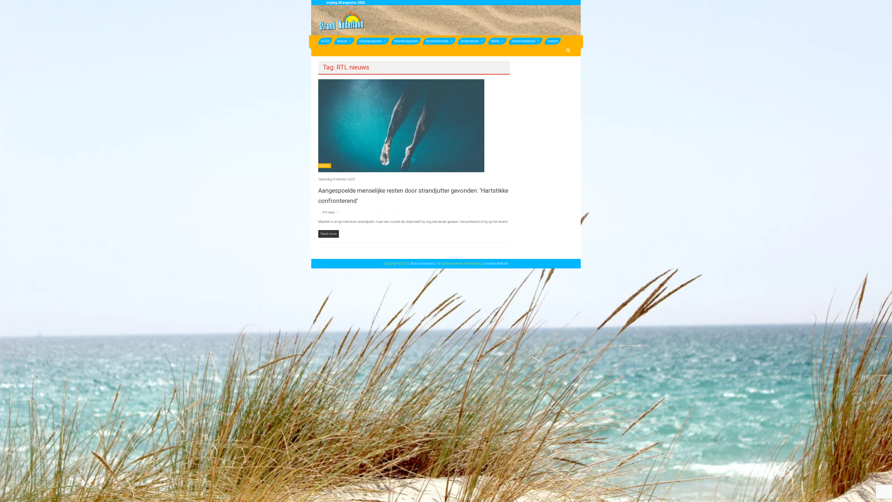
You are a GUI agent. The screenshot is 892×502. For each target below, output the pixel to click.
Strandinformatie (437, 41)
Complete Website (495, 263)
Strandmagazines (406, 41)
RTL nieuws (391, 212)
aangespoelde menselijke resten (364, 212)
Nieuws (342, 41)
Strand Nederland (523, 41)
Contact (553, 41)
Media (495, 41)
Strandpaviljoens (370, 41)
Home (325, 41)
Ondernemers (470, 41)
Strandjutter (407, 212)
